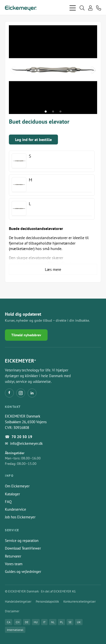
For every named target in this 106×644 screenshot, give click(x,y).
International (15, 630)
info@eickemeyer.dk (26, 443)
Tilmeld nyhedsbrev (26, 335)
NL (52, 622)
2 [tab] (53, 111)
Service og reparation (21, 540)
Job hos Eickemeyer (20, 517)
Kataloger (12, 494)
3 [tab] (60, 111)
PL (61, 622)
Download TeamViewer (23, 548)
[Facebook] (9, 393)
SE (70, 622)
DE (26, 622)
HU (36, 622)
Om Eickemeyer (17, 486)
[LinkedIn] (32, 393)
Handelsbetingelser (18, 601)
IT (44, 622)
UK (79, 622)
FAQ (8, 501)
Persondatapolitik (47, 601)
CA (8, 622)
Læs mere (53, 269)
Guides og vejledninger (23, 571)
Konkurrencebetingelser (79, 601)
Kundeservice (15, 509)
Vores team (13, 563)
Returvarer (13, 556)
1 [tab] (45, 111)
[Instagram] (20, 393)
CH (17, 622)
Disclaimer (12, 611)
